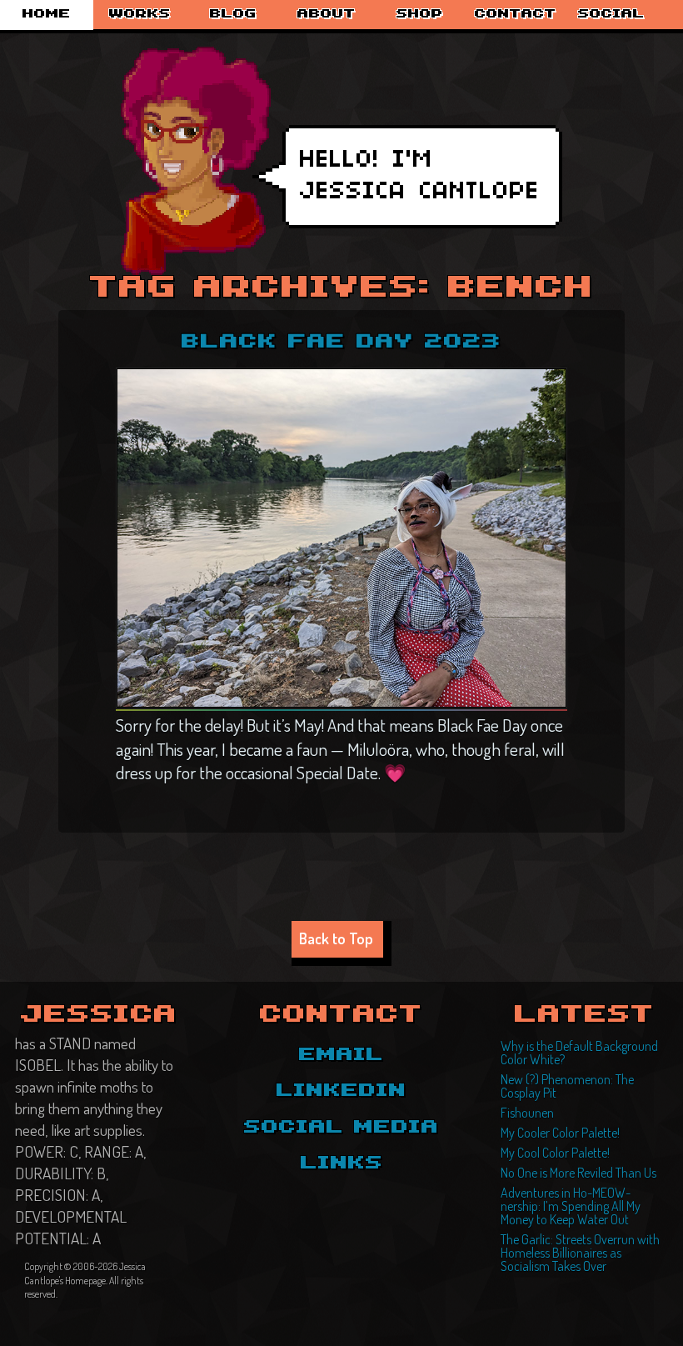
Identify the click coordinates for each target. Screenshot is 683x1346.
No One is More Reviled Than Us (578, 1172)
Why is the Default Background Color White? (579, 1053)
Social (611, 14)
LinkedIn (341, 1091)
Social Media (341, 1128)
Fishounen (527, 1112)
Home (46, 14)
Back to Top (336, 938)
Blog (233, 14)
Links (342, 1163)
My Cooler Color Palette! (560, 1132)
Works (140, 14)
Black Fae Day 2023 (341, 342)
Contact (515, 14)
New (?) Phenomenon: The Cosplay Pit (567, 1086)
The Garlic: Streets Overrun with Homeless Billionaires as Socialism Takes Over (580, 1252)
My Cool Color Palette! (555, 1152)
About (326, 14)
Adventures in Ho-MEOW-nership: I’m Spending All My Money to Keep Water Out (571, 1206)
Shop (419, 14)
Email (341, 1055)
